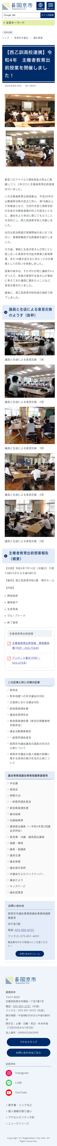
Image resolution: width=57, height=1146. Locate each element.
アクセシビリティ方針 (21, 1117)
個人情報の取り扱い (20, 1111)
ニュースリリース (18, 1123)
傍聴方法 (15, 795)
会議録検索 (16, 820)
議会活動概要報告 (20, 731)
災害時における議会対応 (24, 702)
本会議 (14, 783)
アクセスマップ (28, 1042)
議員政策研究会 (19, 714)
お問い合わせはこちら (28, 1052)
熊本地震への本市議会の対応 (27, 696)
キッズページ (17, 886)
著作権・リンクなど (20, 1105)
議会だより (16, 880)
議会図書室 (16, 892)
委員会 (14, 690)
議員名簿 (15, 855)
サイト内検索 (47, 15)
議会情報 (38, 38)
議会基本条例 (18, 868)
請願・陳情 (16, 843)
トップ (5, 38)
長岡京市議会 (21, 38)
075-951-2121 (22, 1006)
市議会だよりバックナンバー (27, 874)
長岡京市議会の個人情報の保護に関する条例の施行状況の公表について (30, 758)
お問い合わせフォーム (30, 954)
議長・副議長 (18, 849)
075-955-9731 (24, 930)
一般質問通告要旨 (20, 737)
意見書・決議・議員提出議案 (27, 837)
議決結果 (15, 814)
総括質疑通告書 (19, 708)
